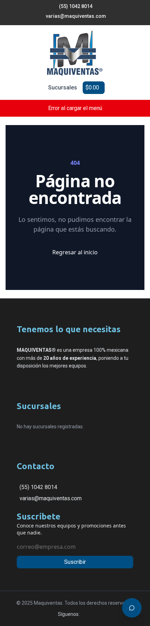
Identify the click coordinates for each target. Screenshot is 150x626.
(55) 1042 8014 (38, 487)
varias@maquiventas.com (51, 498)
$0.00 (92, 87)
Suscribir (75, 562)
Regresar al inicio (75, 252)
